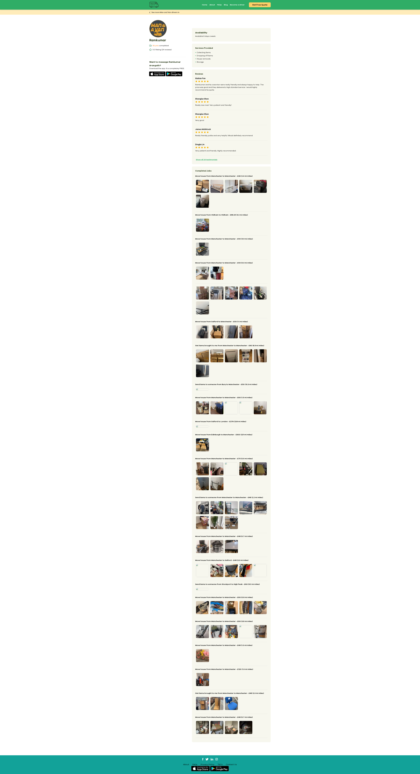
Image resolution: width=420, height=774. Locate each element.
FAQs (219, 5)
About (212, 5)
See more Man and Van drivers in (165, 12)
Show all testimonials (206, 159)
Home (204, 5)
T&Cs (220, 764)
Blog (226, 5)
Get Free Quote (259, 5)
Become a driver (237, 5)
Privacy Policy (207, 764)
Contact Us (231, 764)
